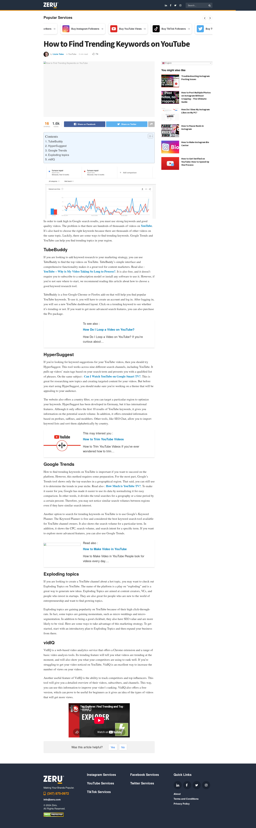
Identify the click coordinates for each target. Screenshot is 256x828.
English (168, 63)
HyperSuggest (57, 146)
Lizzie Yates (58, 54)
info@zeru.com (52, 799)
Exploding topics (58, 155)
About (177, 794)
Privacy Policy (182, 803)
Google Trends (57, 150)
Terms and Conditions (186, 798)
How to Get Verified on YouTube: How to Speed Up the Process (195, 161)
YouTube (72, 54)
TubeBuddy (55, 141)
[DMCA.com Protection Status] (54, 814)
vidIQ (51, 159)
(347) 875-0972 (58, 793)
